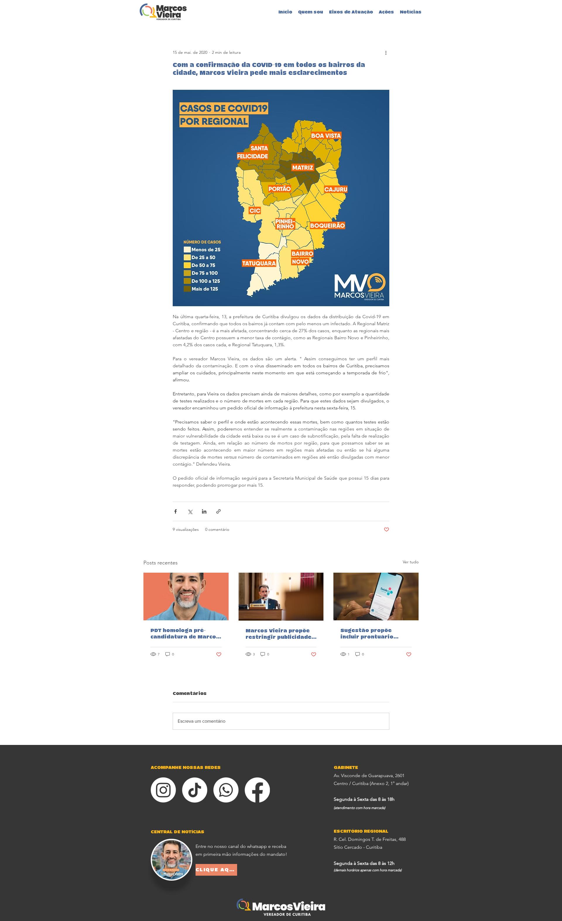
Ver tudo (411, 561)
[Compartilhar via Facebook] (175, 511)
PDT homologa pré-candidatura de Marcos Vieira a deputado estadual (185, 634)
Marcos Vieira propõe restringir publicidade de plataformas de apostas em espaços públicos (278, 634)
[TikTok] (194, 790)
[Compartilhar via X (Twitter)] (190, 511)
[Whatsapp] (226, 790)
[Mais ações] (385, 52)
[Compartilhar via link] (218, 511)
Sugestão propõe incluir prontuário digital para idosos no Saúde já (373, 634)
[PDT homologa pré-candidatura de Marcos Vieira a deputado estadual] (186, 596)
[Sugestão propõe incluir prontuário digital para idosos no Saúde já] (376, 596)
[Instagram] (163, 790)
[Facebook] (257, 790)
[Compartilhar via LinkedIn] (204, 511)
